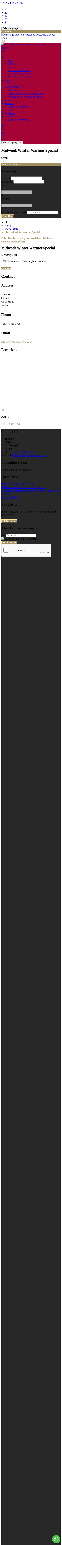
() (14, 212)
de (6, 9)
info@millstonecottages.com (17, 341)
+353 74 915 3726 (12, 3)
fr (6, 18)
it (5, 22)
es (6, 15)
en (6, 12)
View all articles (10, 497)
